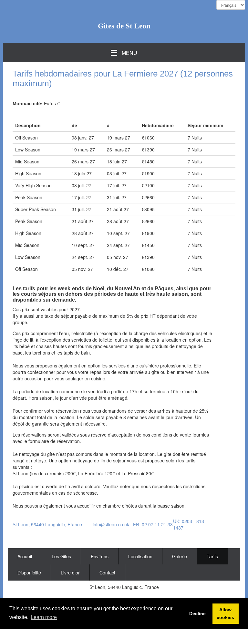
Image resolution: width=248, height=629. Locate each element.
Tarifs (212, 556)
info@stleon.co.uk (111, 524)
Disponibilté (29, 572)
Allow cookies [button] (225, 613)
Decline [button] (197, 613)
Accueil (24, 556)
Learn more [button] (44, 617)
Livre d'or (70, 572)
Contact (107, 572)
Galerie (179, 556)
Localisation (140, 556)
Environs (99, 556)
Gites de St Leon (124, 26)
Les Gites (61, 556)
